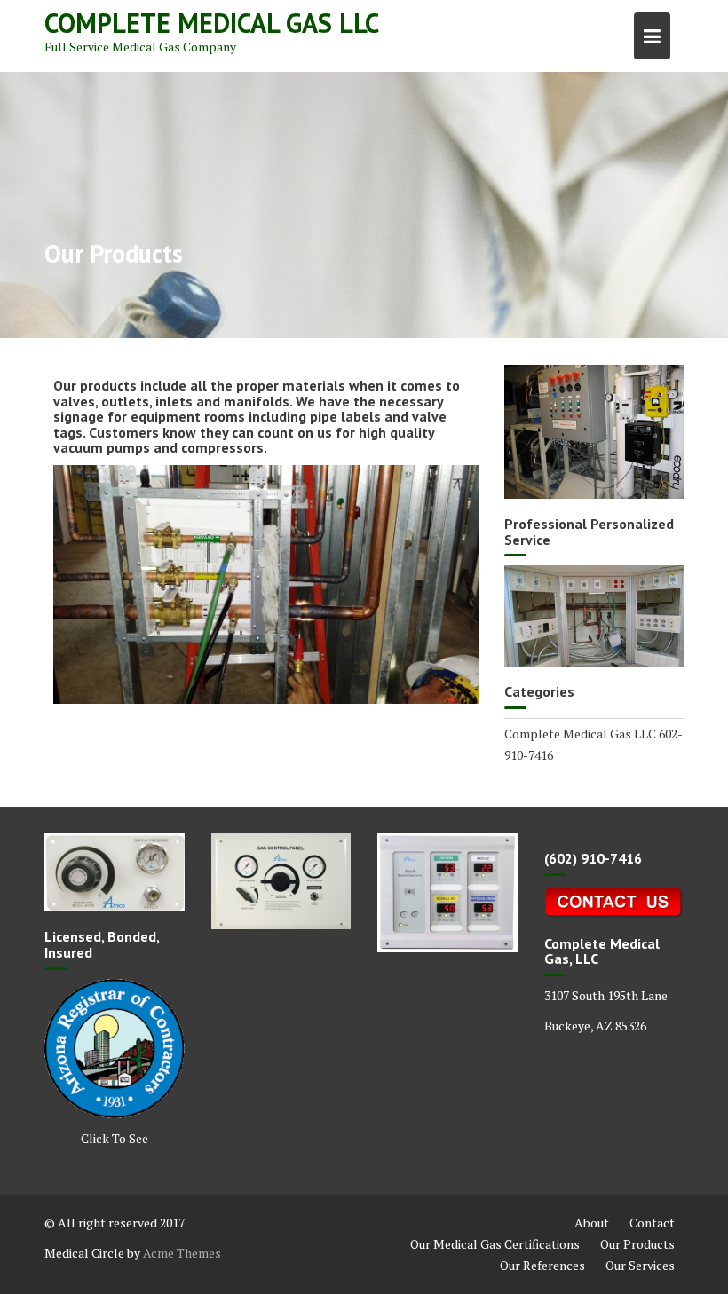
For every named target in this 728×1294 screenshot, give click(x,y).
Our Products (637, 1243)
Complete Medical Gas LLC (211, 22)
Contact (652, 1222)
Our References (542, 1265)
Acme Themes (182, 1252)
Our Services (640, 1265)
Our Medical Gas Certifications (495, 1243)
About (591, 1222)
